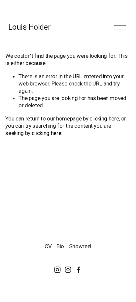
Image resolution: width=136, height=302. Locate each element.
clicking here (104, 118)
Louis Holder (29, 27)
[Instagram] (57, 269)
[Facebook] (78, 269)
